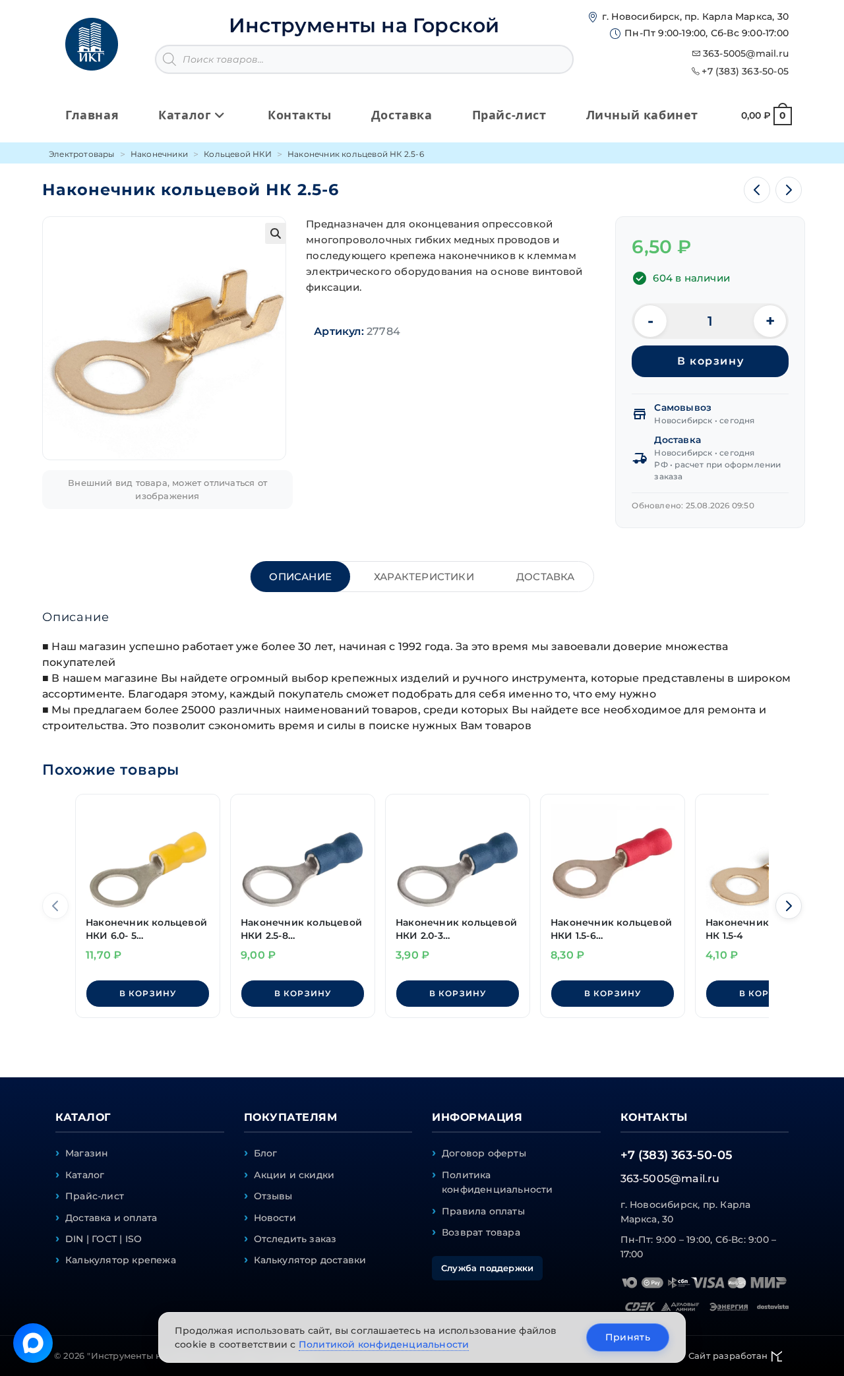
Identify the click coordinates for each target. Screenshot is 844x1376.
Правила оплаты (483, 1211)
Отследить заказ (295, 1239)
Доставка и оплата (111, 1218)
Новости (275, 1218)
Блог (266, 1153)
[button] (275, 233)
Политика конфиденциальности (497, 1182)
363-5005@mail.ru (746, 53)
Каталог (84, 1175)
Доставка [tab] (545, 576)
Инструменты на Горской (364, 25)
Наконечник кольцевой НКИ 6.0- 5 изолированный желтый (146, 929)
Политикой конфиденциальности (384, 1344)
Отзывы (273, 1196)
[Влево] (55, 906)
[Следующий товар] (788, 190)
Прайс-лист (94, 1196)
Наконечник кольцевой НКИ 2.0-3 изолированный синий (456, 929)
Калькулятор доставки (310, 1260)
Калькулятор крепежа (120, 1260)
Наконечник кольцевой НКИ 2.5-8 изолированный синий (301, 929)
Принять (627, 1337)
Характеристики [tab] (424, 576)
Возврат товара (481, 1232)
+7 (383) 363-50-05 (745, 71)
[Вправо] (788, 906)
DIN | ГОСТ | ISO (103, 1239)
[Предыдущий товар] (757, 190)
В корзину (710, 361)
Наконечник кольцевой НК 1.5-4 (766, 929)
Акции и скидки (294, 1175)
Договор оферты (484, 1153)
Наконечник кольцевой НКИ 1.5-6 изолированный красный (611, 929)
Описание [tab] (300, 576)
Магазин (86, 1153)
